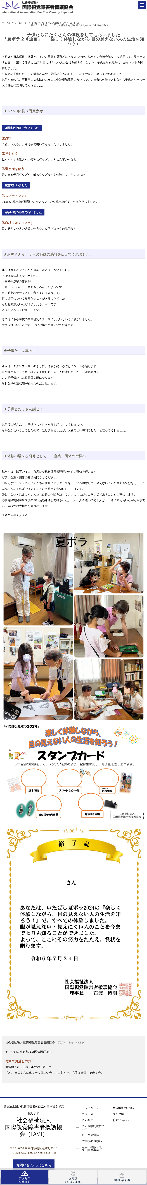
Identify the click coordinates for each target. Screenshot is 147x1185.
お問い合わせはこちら (34, 1165)
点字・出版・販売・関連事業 (92, 1149)
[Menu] (142, 5)
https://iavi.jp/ (76, 1042)
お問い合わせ (121, 1120)
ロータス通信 (90, 1135)
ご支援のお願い (92, 1141)
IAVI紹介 (87, 1120)
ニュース (87, 1114)
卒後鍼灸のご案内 (124, 1108)
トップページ (90, 1108)
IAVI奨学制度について (93, 1128)
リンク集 (118, 1114)
